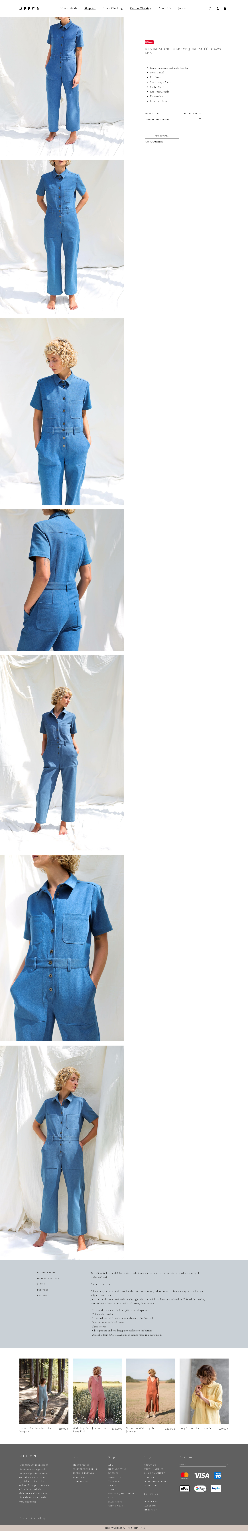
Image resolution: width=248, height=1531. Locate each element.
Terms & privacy (84, 1473)
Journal (183, 8)
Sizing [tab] (41, 1284)
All (110, 1465)
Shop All (89, 8)
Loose (158, 77)
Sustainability (154, 1469)
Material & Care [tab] (48, 1278)
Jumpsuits (114, 1477)
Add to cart (162, 136)
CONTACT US (81, 1481)
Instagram (151, 1501)
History (149, 1477)
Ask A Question (154, 141)
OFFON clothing (29, 8)
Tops (111, 1489)
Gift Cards (115, 1506)
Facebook (150, 1506)
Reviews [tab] (42, 1295)
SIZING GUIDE (81, 1465)
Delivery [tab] (42, 1290)
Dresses (113, 1473)
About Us (164, 8)
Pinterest (150, 1510)
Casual (160, 72)
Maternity (115, 1502)
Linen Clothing (113, 8)
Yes (161, 96)
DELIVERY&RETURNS (85, 1469)
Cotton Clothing (140, 8)
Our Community (154, 1473)
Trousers (114, 1481)
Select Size (173, 113)
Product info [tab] (46, 1272)
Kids (111, 1497)
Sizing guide (192, 113)
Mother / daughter (121, 1493)
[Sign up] (227, 1464)
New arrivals (68, 8)
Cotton (165, 101)
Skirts (112, 1485)
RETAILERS (79, 1477)
